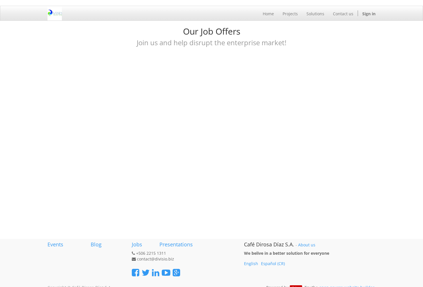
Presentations (175, 244)
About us (306, 245)
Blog (96, 244)
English (251, 263)
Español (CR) (273, 263)
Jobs (137, 244)
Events (55, 244)
